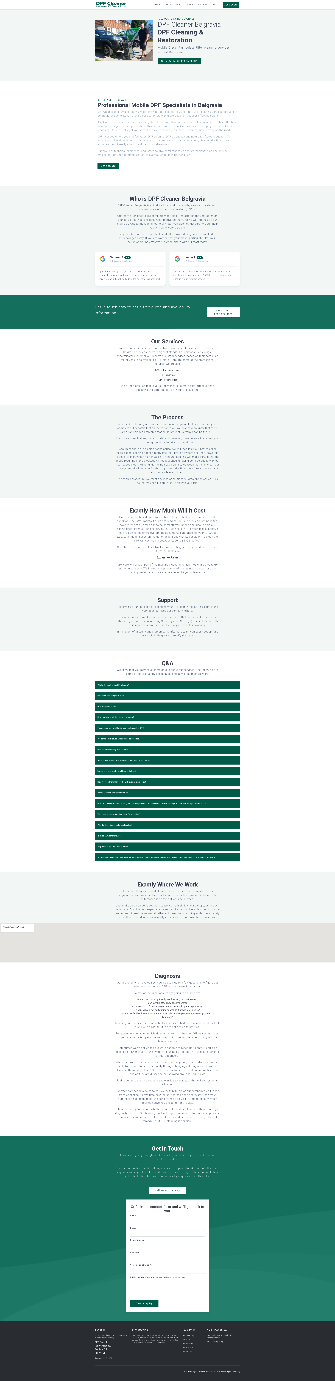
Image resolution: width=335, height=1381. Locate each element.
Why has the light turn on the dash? (112, 846)
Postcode (134, 1253)
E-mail (133, 1228)
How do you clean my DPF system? (112, 749)
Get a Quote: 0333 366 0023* (179, 61)
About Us (186, 1339)
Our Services (187, 1343)
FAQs (216, 4)
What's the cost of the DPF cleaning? (113, 685)
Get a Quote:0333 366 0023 (223, 312)
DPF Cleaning (173, 4)
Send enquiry (144, 1303)
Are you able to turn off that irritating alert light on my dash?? (123, 760)
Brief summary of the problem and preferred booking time (157, 1277)
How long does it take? (107, 706)
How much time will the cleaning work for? (115, 717)
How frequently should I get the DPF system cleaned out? (122, 782)
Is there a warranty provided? (109, 836)
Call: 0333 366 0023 (167, 1190)
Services (203, 4)
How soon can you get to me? (110, 696)
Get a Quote (108, 166)
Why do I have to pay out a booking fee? (114, 825)
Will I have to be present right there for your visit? (118, 814)
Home (157, 4)
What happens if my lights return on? (113, 793)
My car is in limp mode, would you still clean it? (117, 771)
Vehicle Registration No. (141, 1265)
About (189, 4)
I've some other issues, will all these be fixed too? (118, 739)
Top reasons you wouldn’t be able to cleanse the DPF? (120, 728)
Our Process (187, 1348)
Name (133, 1216)
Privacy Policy (218, 1341)
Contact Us (187, 1352)
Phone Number (137, 1240)
